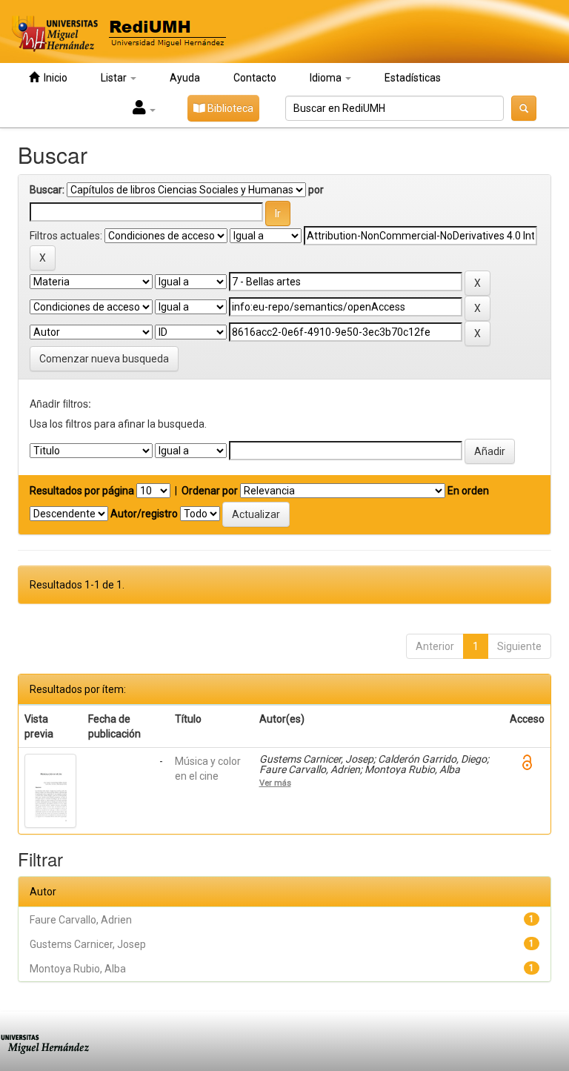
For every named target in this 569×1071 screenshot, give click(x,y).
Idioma (327, 78)
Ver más (275, 782)
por (316, 190)
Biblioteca (229, 108)
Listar (115, 78)
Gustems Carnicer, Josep (88, 944)
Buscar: (47, 190)
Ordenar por (210, 491)
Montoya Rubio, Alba (78, 969)
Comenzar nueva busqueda (104, 359)
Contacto (254, 78)
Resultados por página (82, 491)
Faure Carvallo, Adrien (81, 920)
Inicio (53, 78)
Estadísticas (413, 78)
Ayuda (185, 78)
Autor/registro (144, 514)
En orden (468, 491)
